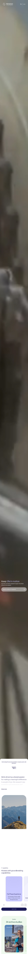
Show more (4, 789)
